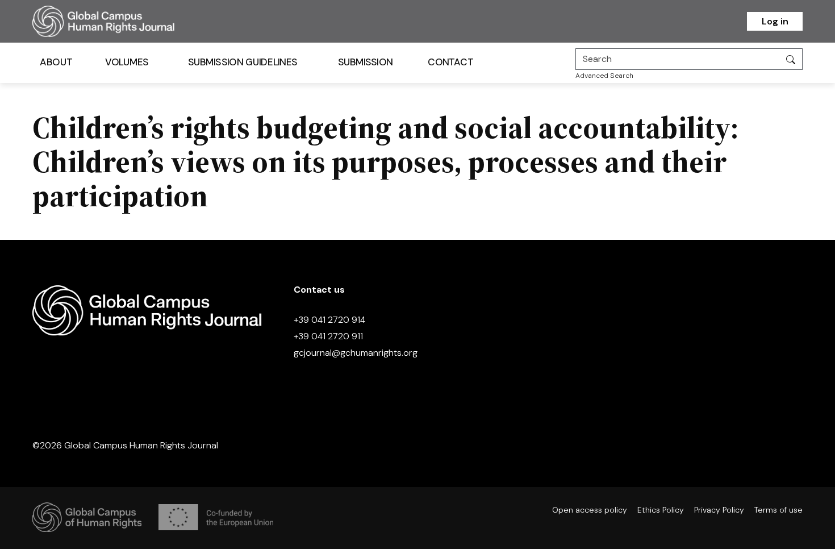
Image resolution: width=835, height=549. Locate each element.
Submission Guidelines (242, 62)
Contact (450, 62)
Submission (365, 62)
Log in (775, 21)
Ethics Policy (660, 510)
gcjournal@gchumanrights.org (356, 353)
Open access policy (589, 510)
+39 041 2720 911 (328, 336)
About (56, 62)
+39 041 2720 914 (329, 320)
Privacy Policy (719, 510)
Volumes (127, 62)
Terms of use (778, 510)
